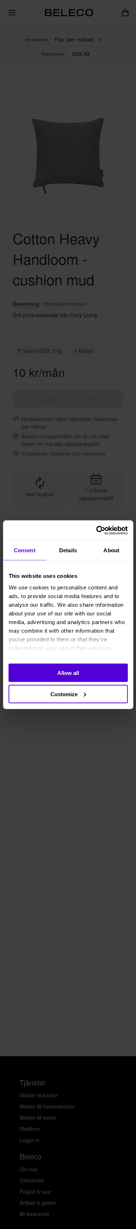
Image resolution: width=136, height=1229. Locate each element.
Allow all (68, 673)
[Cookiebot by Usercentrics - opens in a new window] (97, 530)
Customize (64, 694)
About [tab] (111, 550)
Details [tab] (68, 550)
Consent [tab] (25, 550)
